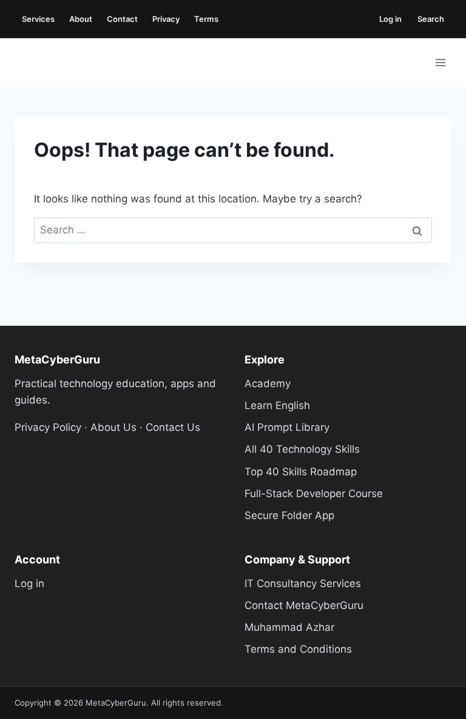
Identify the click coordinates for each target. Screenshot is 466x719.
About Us (113, 427)
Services (38, 19)
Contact (122, 19)
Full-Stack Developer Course (314, 493)
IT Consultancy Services (303, 583)
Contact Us (173, 427)
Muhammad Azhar (289, 627)
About (80, 19)
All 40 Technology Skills (302, 449)
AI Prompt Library (287, 427)
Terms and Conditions (298, 649)
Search (430, 19)
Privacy (166, 19)
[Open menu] (440, 62)
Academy (268, 383)
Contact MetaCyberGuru (304, 605)
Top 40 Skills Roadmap (301, 472)
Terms (206, 19)
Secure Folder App (289, 515)
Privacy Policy (48, 427)
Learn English (277, 405)
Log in (390, 19)
